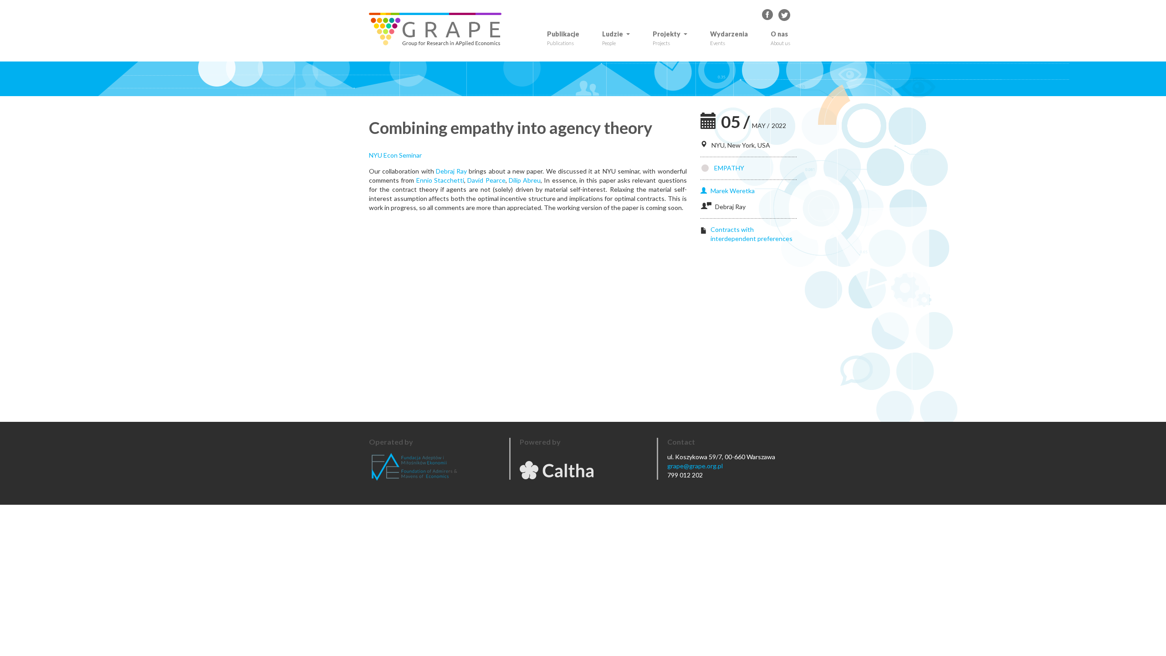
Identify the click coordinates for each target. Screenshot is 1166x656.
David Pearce (486, 180)
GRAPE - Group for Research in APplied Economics (768, 15)
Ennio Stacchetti (440, 180)
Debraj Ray (451, 171)
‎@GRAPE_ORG (784, 15)
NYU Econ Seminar (395, 155)
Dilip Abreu (525, 180)
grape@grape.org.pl (695, 466)
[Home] (438, 29)
